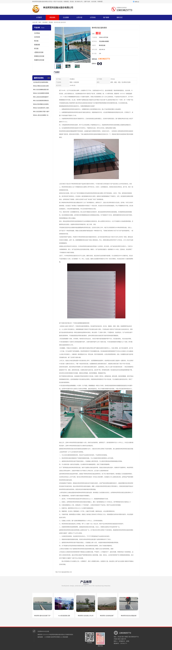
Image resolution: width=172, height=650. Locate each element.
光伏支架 (37, 37)
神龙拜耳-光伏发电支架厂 (85, 615)
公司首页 (39, 17)
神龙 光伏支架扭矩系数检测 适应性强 (41, 100)
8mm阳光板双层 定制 (42, 615)
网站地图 (65, 637)
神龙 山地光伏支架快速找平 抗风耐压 (41, 97)
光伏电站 (37, 33)
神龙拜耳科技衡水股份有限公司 (57, 634)
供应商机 (52, 17)
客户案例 (106, 17)
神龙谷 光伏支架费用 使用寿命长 (41, 93)
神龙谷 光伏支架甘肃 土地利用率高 (41, 108)
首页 (40, 22)
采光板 (36, 48)
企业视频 (66, 17)
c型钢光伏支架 (38, 52)
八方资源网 (47, 637)
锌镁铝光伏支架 (39, 56)
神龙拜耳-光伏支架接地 (128, 615)
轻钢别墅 (37, 44)
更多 (49, 78)
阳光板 (51, 22)
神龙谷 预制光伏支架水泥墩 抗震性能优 (41, 86)
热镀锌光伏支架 (39, 60)
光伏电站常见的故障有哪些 (40, 82)
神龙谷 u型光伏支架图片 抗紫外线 (41, 115)
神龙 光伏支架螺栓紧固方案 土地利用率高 (41, 89)
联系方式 (119, 17)
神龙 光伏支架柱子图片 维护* (41, 111)
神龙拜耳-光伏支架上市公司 (64, 615)
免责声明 (53, 637)
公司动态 (93, 17)
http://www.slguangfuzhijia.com (64, 572)
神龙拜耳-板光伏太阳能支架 (107, 615)
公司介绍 (79, 17)
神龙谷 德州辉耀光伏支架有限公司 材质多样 (41, 104)
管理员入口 (59, 637)
